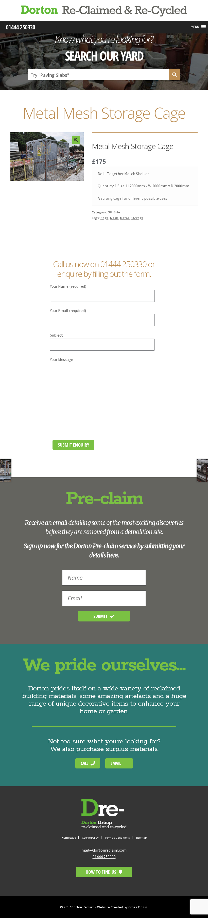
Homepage (69, 837)
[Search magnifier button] (174, 74)
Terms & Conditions (117, 837)
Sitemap (141, 837)
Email (116, 763)
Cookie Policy (90, 837)
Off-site (114, 212)
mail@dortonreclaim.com (104, 850)
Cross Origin (137, 907)
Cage (104, 218)
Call (84, 763)
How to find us (101, 872)
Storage (137, 218)
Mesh (114, 218)
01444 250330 (123, 264)
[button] (195, 27)
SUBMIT (100, 616)
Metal (124, 218)
